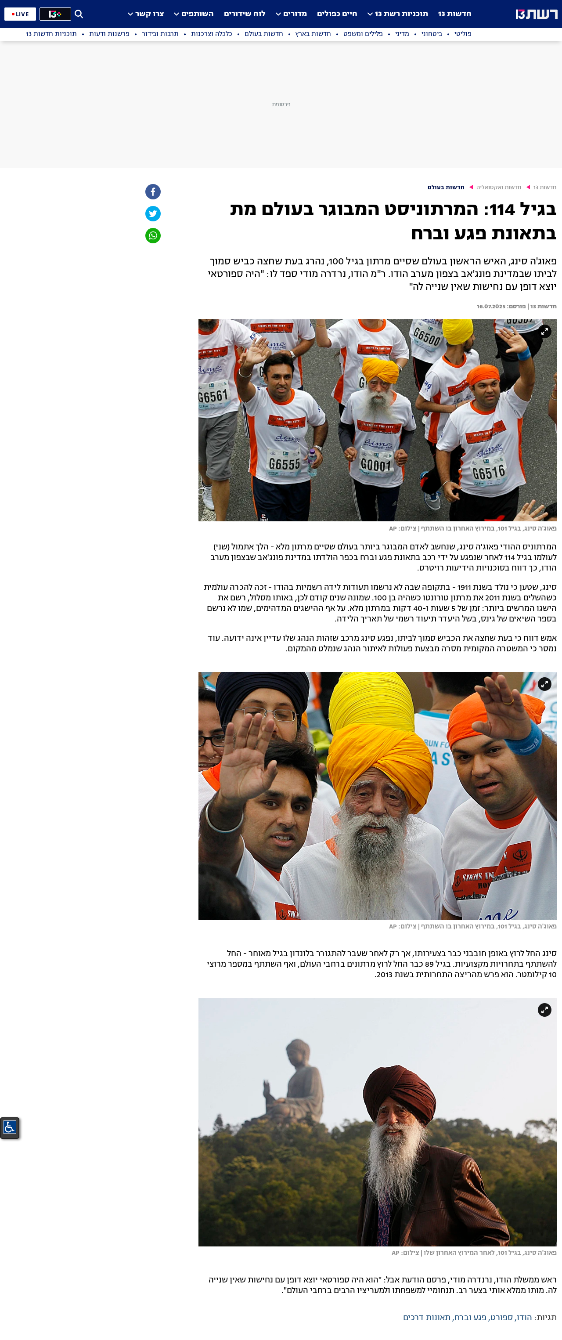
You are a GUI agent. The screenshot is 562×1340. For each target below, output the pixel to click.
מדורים (295, 14)
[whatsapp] (152, 235)
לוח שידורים (245, 14)
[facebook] (152, 191)
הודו (524, 1318)
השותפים (197, 14)
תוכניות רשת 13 (401, 14)
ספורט (501, 1318)
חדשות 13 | (541, 307)
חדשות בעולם (446, 187)
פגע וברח (470, 1318)
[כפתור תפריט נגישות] (9, 1127)
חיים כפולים (337, 14)
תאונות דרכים (426, 1318)
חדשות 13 (455, 14)
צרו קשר (149, 14)
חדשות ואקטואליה (499, 187)
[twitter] (152, 213)
